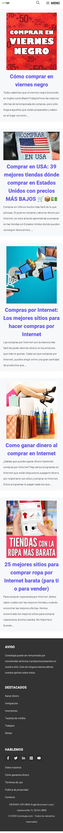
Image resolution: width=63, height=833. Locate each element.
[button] (38, 3)
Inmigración (11, 703)
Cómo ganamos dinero (17, 774)
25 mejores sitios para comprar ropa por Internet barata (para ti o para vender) (31, 577)
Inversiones (11, 710)
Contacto (10, 797)
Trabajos (9, 725)
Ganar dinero (12, 695)
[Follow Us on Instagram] (31, 758)
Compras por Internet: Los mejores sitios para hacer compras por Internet (31, 322)
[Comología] (6, 3)
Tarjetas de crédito (15, 718)
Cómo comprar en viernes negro (31, 81)
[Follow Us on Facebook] (8, 758)
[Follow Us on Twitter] (16, 758)
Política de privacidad (16, 789)
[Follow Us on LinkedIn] (23, 758)
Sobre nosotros (13, 767)
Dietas (8, 732)
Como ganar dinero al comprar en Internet (31, 449)
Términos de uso (14, 782)
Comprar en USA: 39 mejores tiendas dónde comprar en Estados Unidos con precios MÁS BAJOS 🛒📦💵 (31, 183)
